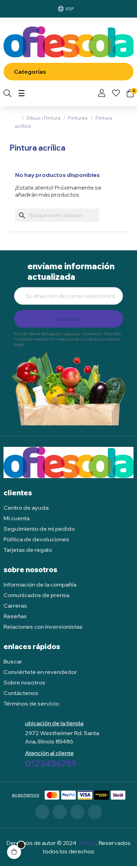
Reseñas (15, 616)
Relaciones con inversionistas (43, 626)
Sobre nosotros (24, 682)
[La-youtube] (95, 812)
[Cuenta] (101, 93)
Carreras (15, 605)
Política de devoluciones (36, 539)
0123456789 (51, 763)
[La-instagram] (77, 812)
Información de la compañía (40, 584)
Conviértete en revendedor (40, 671)
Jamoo (86, 842)
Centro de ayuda (26, 507)
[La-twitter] (60, 812)
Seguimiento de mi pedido (39, 528)
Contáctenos (21, 692)
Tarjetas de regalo (28, 549)
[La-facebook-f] (42, 812)
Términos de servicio (31, 703)
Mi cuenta (17, 518)
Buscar (13, 661)
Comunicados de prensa (36, 595)
